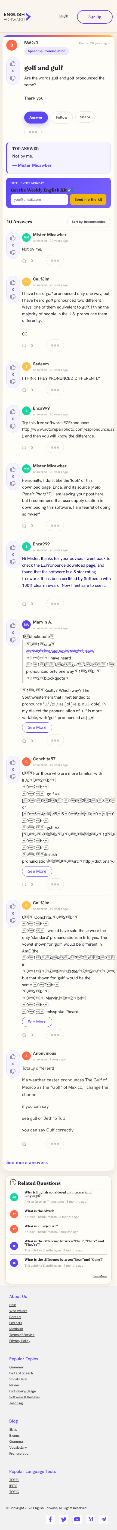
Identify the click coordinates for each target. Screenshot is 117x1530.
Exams (14, 1435)
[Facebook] (49, 1517)
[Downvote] (13, 78)
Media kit (16, 1329)
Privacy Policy (19, 1340)
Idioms (14, 1385)
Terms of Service (22, 1334)
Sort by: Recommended (89, 222)
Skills (13, 1429)
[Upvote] (13, 64)
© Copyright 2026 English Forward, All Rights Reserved (46, 1508)
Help (12, 1305)
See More (37, 727)
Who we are (18, 1311)
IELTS (13, 1485)
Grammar (16, 1367)
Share (85, 117)
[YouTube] (76, 1517)
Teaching (16, 1403)
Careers (15, 1317)
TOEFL (14, 1479)
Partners (15, 1323)
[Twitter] (63, 1517)
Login (63, 15)
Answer (36, 117)
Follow (61, 117)
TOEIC (14, 1491)
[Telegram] (103, 1517)
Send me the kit (88, 199)
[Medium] (89, 1517)
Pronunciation (19, 1453)
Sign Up (94, 16)
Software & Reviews (24, 1397)
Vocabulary (18, 1379)
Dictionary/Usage (22, 1391)
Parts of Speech (21, 1373)
